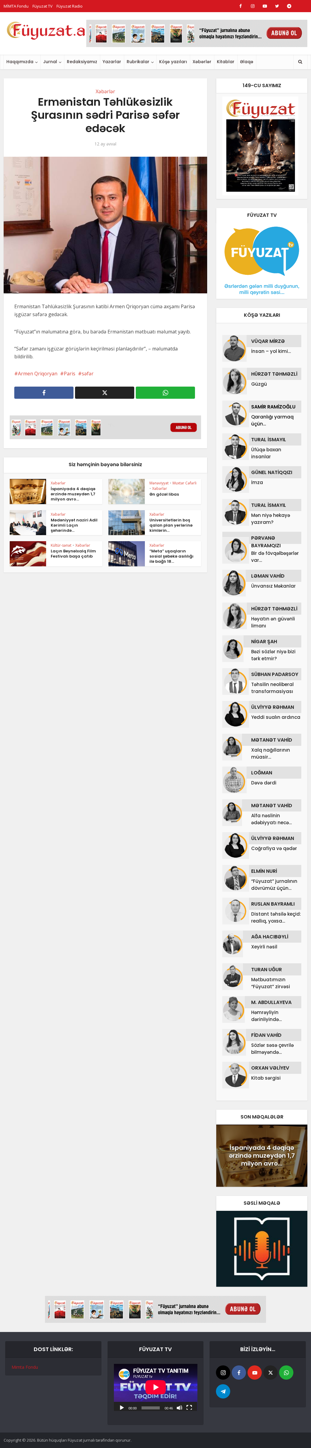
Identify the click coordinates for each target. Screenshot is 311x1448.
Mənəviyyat (159, 483)
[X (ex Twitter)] (270, 1372)
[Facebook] (239, 1372)
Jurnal (50, 62)
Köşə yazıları (173, 62)
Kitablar (225, 62)
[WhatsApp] (286, 1372)
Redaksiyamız (82, 62)
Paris (69, 373)
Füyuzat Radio (69, 6)
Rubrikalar (138, 62)
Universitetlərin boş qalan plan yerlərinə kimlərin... (171, 525)
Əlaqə (246, 62)
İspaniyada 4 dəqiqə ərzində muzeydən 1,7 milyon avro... (73, 494)
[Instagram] (223, 1372)
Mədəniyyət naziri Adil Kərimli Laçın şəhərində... (74, 525)
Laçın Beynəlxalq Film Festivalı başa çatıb (73, 553)
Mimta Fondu (25, 1367)
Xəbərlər (202, 62)
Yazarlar (112, 62)
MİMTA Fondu (16, 6)
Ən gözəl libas (164, 494)
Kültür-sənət (61, 545)
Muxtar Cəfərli (185, 483)
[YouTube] (255, 1372)
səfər (88, 373)
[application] (155, 1387)
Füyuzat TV (42, 6)
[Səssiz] (179, 1407)
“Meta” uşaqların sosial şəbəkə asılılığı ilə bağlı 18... (171, 556)
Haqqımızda (19, 62)
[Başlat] (122, 1407)
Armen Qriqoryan (37, 373)
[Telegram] (223, 1391)
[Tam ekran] (189, 1407)
